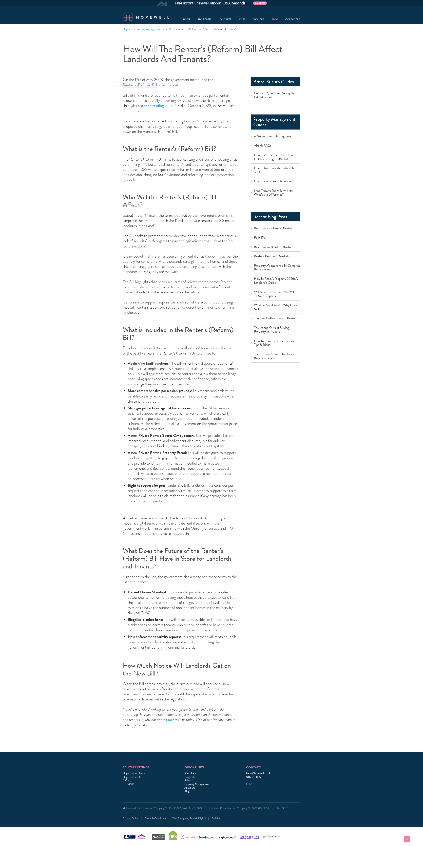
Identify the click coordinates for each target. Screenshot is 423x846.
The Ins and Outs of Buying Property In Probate (275, 366)
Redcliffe (261, 258)
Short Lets (204, 19)
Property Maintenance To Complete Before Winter (273, 291)
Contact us (292, 19)
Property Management (148, 29)
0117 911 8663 (254, 777)
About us (258, 19)
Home (187, 19)
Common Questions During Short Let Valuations (275, 96)
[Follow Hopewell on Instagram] (251, 784)
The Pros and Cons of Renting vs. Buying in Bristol (277, 396)
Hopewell (128, 29)
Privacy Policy (130, 818)
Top (407, 839)
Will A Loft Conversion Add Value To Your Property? (275, 321)
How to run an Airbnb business (271, 196)
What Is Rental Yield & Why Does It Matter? (275, 336)
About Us (189, 788)
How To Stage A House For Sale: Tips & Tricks (275, 381)
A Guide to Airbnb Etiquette (276, 138)
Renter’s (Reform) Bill (140, 85)
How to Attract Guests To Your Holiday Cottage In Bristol (274, 164)
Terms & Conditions (155, 818)
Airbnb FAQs (264, 148)
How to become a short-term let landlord (276, 181)
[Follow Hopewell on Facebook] (246, 784)
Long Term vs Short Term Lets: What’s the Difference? (276, 211)
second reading (152, 105)
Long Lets (225, 19)
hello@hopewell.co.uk (258, 773)
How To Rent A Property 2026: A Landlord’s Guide (274, 306)
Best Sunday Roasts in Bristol (276, 268)
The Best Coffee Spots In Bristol (273, 351)
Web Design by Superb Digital (189, 818)
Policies (216, 818)
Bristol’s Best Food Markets (275, 278)
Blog (275, 19)
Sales (241, 19)
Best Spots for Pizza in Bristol (277, 247)
